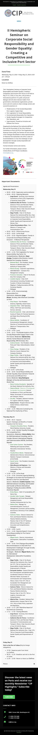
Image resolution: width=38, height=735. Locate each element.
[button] (19, 186)
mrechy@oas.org (8, 153)
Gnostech (19, 732)
